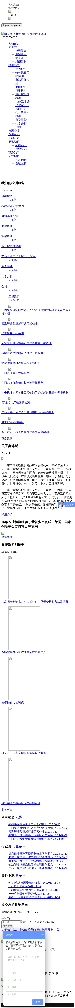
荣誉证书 (21, 57)
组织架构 (21, 61)
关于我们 (7, 929)
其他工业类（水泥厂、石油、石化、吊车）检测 (22, 109)
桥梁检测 (21, 90)
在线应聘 (21, 163)
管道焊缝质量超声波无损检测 (33, 831)
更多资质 (7, 537)
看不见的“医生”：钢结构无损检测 (35, 860)
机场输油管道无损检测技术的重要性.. (37, 853)
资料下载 (53, 929)
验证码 (5, 918)
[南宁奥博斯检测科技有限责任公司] (23, 33)
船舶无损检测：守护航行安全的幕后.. (37, 857)
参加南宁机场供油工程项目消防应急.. (37, 835)
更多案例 (7, 438)
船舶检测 (21, 87)
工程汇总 (14, 300)
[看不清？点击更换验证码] (37, 922)
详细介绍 (7, 514)
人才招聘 (21, 159)
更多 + (20, 817)
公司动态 (21, 145)
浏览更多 (7, 809)
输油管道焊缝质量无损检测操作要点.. (37, 864)
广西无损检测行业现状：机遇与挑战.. (37, 868)
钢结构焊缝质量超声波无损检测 (34, 824)
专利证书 (21, 54)
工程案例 (14, 296)
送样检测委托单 (24, 886)
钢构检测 (21, 68)
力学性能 (21, 119)
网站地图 (14, 4)
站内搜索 (18, 929)
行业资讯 (21, 148)
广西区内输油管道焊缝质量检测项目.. (37, 838)
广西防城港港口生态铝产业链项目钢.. (37, 827)
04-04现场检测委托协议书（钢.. (34, 882)
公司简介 (21, 50)
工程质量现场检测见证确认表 (33, 889)
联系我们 (30, 929)
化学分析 (21, 123)
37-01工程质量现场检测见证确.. (34, 897)
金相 (18, 127)
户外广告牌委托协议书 (28, 893)
